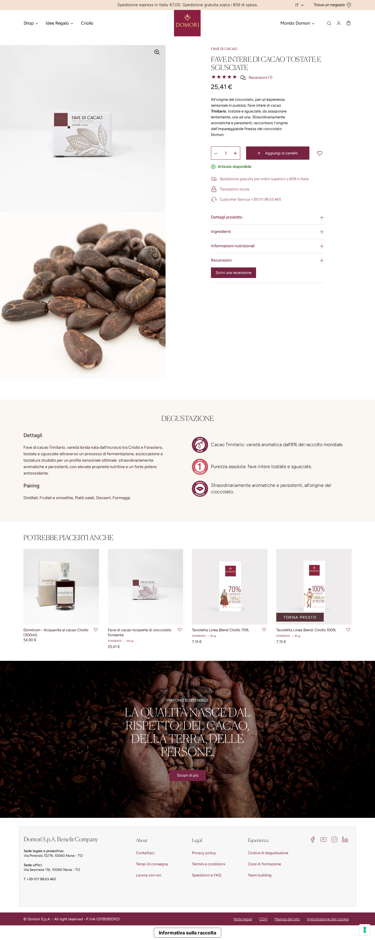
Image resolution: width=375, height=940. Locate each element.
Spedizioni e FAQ (206, 875)
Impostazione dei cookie (328, 919)
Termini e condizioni (208, 864)
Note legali (242, 919)
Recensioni (221, 260)
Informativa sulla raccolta (187, 933)
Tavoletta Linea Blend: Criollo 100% (306, 630)
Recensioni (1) (260, 77)
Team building (260, 875)
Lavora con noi (148, 875)
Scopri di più (187, 775)
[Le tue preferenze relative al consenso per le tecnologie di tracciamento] (364, 929)
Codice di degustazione (268, 853)
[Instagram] (334, 839)
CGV (263, 919)
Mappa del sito (287, 919)
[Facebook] (312, 839)
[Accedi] (339, 23)
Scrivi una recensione (233, 272)
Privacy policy (204, 853)
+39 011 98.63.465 (41, 879)
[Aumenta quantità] (235, 153)
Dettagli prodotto (226, 217)
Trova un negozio (329, 4)
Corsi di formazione (264, 864)
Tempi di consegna (152, 864)
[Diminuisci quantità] (216, 153)
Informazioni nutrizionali (233, 245)
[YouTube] (323, 839)
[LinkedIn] (345, 839)
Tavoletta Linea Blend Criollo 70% (220, 630)
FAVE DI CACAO (224, 49)
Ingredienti (221, 231)
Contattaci (145, 853)
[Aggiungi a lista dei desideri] (319, 153)
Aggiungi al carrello (277, 152)
